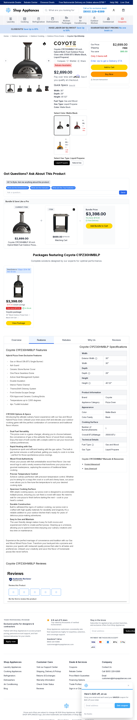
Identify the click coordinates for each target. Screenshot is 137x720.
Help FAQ (114, 2)
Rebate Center (30, 2)
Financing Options (77, 680)
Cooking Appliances (13, 671)
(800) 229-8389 (53, 642)
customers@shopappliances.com (60, 644)
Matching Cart (61, 240)
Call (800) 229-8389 (111, 671)
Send (123, 192)
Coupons (73, 667)
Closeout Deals (47, 2)
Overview (16, 340)
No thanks (88, 714)
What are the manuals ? (40, 188)
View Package (18, 323)
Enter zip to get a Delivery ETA (106, 61)
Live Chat (124, 2)
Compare (61, 61)
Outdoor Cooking (37, 36)
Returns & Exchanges (46, 675)
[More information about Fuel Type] (93, 445)
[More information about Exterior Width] (96, 358)
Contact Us (107, 667)
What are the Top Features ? (63, 188)
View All (72, 85)
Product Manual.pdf (92, 464)
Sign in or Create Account (80, 688)
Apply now (11, 641)
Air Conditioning (11, 684)
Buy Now (109, 74)
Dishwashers (9, 680)
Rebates (66, 340)
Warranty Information (46, 680)
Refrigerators (9, 675)
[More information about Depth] (89, 373)
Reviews (116, 340)
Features (41, 340)
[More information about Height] (89, 383)
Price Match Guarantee (79, 675)
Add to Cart (109, 67)
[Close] (128, 685)
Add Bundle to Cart (99, 226)
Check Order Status (45, 684)
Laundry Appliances (12, 667)
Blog (6, 688)
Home (6, 36)
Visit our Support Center (47, 667)
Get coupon (122, 705)
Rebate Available (63, 65)
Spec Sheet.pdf (91, 469)
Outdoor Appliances (20, 36)
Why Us (91, 340)
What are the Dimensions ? (17, 188)
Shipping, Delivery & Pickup (49, 671)
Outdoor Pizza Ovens (55, 36)
